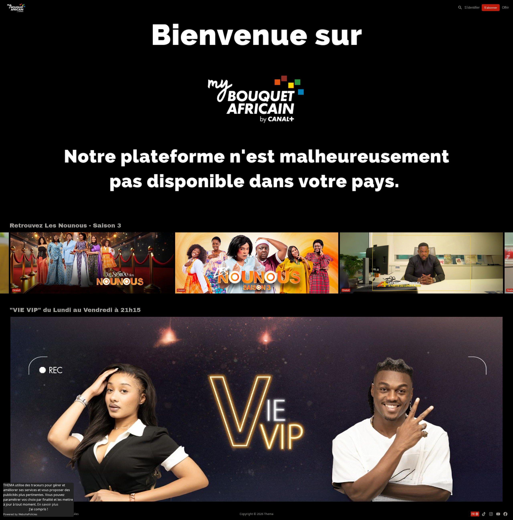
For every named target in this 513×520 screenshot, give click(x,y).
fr (473, 514)
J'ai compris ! (38, 509)
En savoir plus (47, 504)
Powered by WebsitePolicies (20, 514)
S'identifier (472, 7)
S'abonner (490, 7)
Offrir (505, 7)
